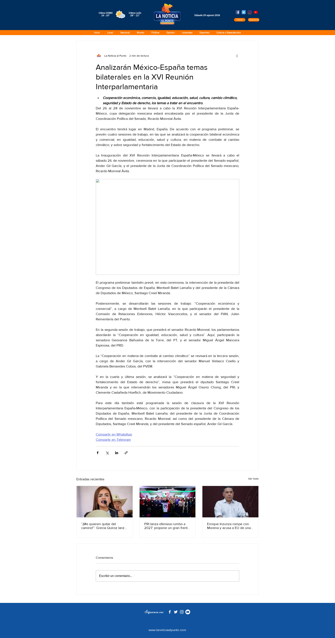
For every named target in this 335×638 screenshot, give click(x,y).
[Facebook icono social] (238, 12)
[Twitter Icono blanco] (175, 611)
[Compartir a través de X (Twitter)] (107, 453)
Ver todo (253, 478)
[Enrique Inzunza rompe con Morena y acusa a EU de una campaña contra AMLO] (230, 501)
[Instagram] (250, 12)
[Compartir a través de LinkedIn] (116, 453)
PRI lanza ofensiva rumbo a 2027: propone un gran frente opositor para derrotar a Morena (166, 526)
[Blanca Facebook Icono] (169, 611)
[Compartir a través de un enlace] (126, 453)
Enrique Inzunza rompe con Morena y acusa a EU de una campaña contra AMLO (229, 526)
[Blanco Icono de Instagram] (181, 611)
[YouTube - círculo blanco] (187, 611)
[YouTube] (256, 12)
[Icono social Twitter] (244, 12)
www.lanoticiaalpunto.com (167, 630)
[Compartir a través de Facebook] (97, 453)
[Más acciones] (237, 55)
